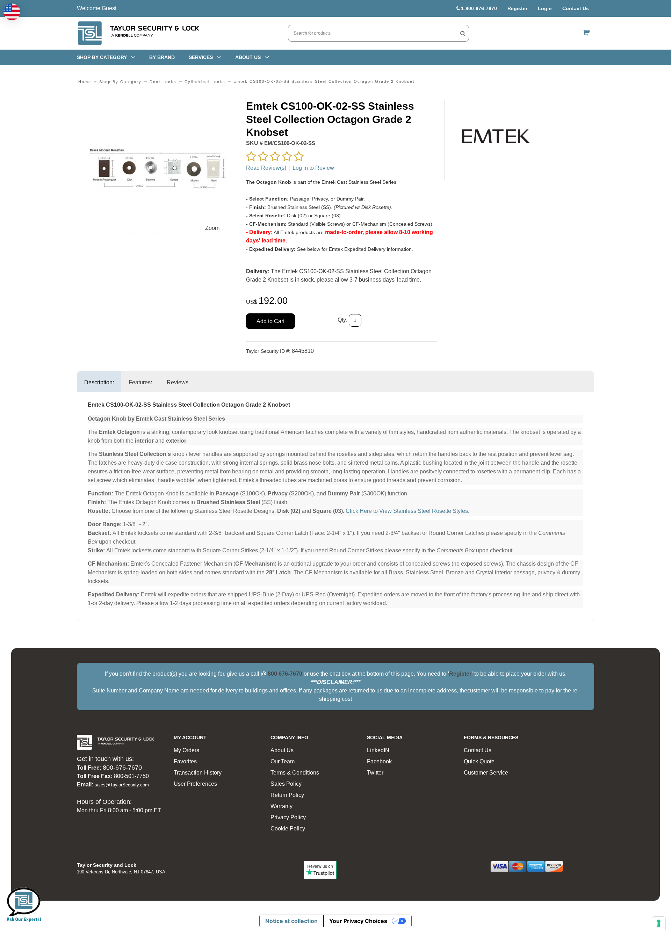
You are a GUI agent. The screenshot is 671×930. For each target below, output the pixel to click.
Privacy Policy (288, 817)
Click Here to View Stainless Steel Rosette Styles (407, 511)
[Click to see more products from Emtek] (496, 136)
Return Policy (287, 795)
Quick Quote (479, 761)
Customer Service (486, 773)
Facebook (379, 761)
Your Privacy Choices (358, 920)
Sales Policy (286, 784)
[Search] (463, 33)
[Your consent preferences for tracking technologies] (658, 923)
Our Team (282, 761)
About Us (282, 750)
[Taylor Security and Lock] (138, 33)
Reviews (177, 382)
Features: (140, 382)
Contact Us (575, 8)
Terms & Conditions (294, 773)
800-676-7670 (122, 767)
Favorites (185, 761)
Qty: (342, 320)
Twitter (375, 773)
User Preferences (195, 784)
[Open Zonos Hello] (11, 11)
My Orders (186, 750)
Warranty (281, 806)
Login (545, 8)
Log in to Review (313, 168)
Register (517, 8)
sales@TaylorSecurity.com (122, 784)
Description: (99, 382)
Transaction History (198, 773)
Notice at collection (291, 920)
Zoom (212, 228)
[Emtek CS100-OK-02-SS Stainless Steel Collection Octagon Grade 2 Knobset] (157, 104)
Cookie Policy (287, 828)
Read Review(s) (266, 168)
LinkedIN (378, 750)
